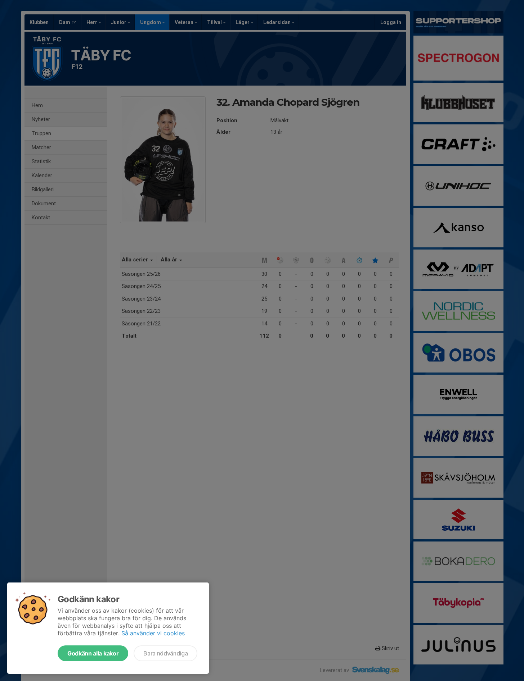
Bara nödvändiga (165, 653)
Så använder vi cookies (153, 633)
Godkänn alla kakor (92, 653)
